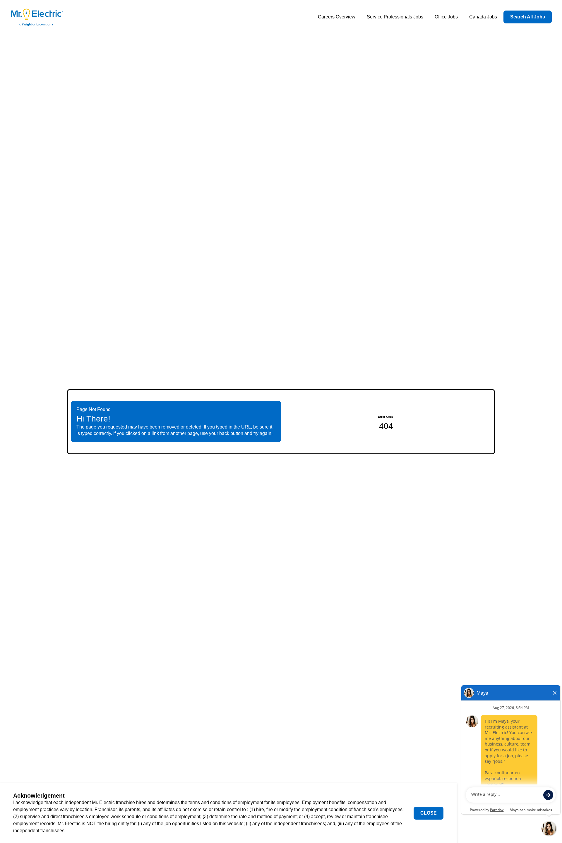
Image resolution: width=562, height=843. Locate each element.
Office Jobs (446, 16)
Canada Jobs (483, 16)
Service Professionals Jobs (395, 16)
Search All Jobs (527, 16)
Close (428, 813)
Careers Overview (336, 16)
